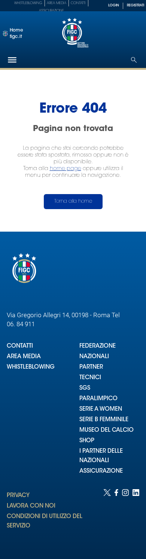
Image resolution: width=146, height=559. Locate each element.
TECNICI (90, 378)
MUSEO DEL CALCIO (106, 430)
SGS (84, 388)
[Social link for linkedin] (136, 516)
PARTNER (91, 367)
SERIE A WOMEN (100, 409)
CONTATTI (20, 346)
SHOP (86, 441)
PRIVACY (18, 496)
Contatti (78, 3)
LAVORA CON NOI (31, 506)
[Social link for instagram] (125, 516)
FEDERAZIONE (97, 346)
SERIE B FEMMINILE (103, 420)
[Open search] (134, 60)
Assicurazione (51, 10)
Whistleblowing (28, 3)
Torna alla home (73, 201)
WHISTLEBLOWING (31, 367)
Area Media (56, 3)
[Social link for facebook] (116, 516)
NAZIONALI (94, 357)
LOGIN (113, 5)
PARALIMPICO (98, 399)
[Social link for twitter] (107, 516)
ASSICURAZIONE (101, 471)
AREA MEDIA (24, 357)
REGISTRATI (135, 5)
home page (65, 169)
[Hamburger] (12, 60)
